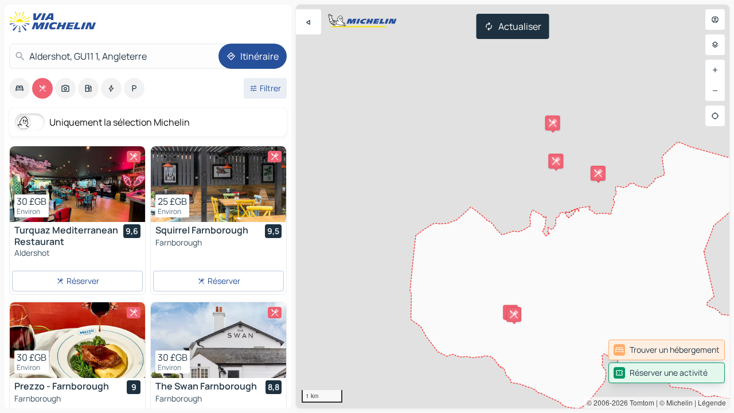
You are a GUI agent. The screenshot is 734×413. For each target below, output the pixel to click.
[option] (19, 88)
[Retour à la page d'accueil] (55, 21)
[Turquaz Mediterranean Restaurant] (77, 184)
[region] (512, 206)
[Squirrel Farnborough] (218, 184)
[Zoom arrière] (715, 90)
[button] (598, 173)
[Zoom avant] (715, 70)
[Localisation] (715, 116)
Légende (712, 402)
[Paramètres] (715, 44)
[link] (666, 350)
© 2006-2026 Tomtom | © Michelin (640, 402)
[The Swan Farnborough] (218, 340)
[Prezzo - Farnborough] (77, 340)
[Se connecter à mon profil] (715, 19)
